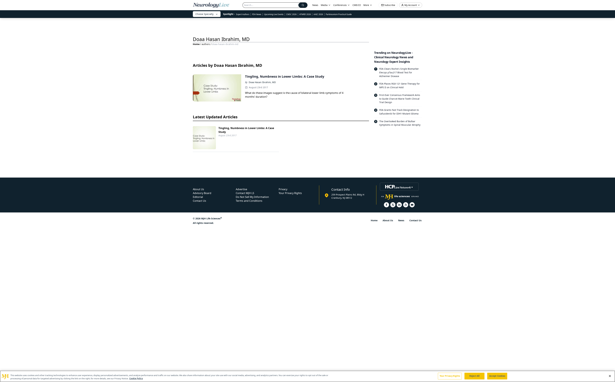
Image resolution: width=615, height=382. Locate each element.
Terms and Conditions (249, 201)
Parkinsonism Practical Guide (339, 14)
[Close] (609, 375)
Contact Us (199, 201)
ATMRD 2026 (305, 14)
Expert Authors (242, 14)
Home (196, 44)
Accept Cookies (497, 375)
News (315, 5)
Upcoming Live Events (273, 14)
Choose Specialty (204, 14)
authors (206, 44)
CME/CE (357, 5)
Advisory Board (202, 193)
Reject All (474, 375)
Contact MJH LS (245, 193)
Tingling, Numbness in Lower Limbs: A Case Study (246, 130)
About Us (198, 189)
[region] (307, 376)
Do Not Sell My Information (252, 197)
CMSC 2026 (291, 14)
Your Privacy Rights (290, 193)
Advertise (241, 189)
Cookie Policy (136, 378)
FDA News (256, 14)
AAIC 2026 (318, 14)
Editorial (198, 197)
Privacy (283, 189)
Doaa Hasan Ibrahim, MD (262, 82)
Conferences (340, 5)
